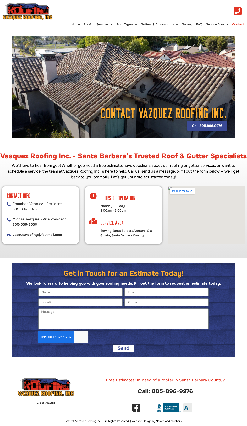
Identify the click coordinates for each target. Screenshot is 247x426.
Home (75, 24)
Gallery (187, 24)
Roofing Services (96, 24)
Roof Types (124, 24)
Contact (238, 24)
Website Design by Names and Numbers (157, 421)
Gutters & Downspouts (157, 24)
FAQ (199, 24)
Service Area (215, 24)
